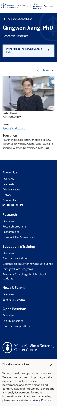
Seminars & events (14, 299)
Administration (12, 189)
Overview (8, 178)
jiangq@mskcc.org (14, 128)
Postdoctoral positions (16, 326)
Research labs (11, 231)
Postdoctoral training (15, 258)
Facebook (8, 205)
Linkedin (21, 205)
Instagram (4, 205)
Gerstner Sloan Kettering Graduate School (28, 263)
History (7, 194)
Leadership (9, 184)
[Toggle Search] (46, 6)
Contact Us (9, 200)
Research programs (14, 226)
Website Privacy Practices (36, 400)
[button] (28, 50)
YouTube (17, 205)
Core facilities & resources (19, 237)
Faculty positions (13, 320)
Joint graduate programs (18, 269)
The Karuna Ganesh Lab (19, 18)
